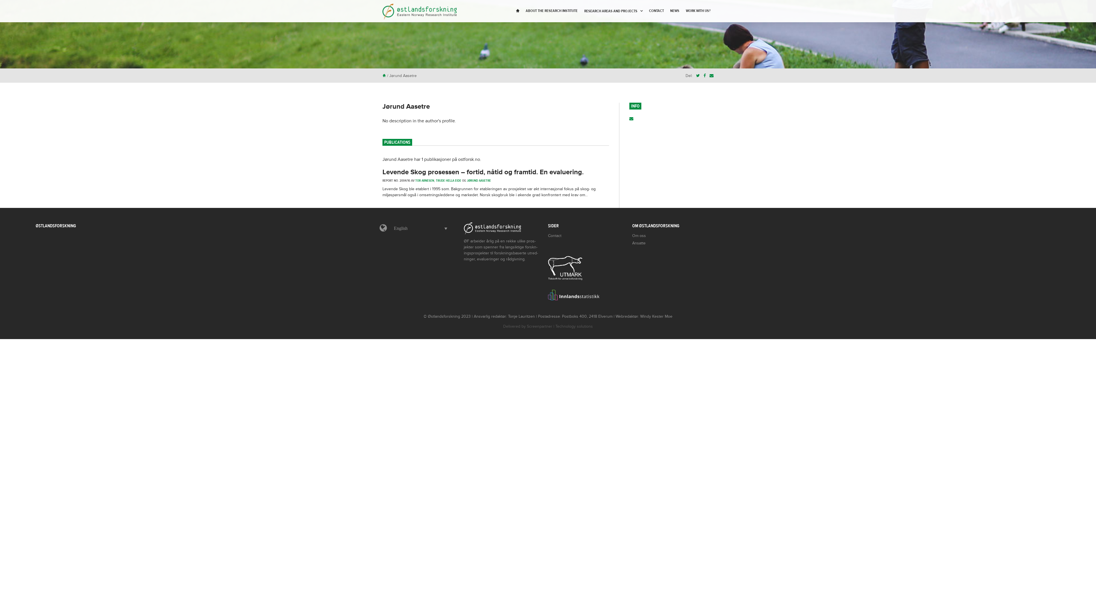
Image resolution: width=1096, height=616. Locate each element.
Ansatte (639, 243)
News (674, 10)
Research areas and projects (610, 11)
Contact (656, 10)
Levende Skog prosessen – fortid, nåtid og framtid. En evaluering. (483, 172)
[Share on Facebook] (705, 75)
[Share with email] (712, 75)
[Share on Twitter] (698, 75)
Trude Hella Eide (448, 180)
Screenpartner (539, 326)
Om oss (639, 235)
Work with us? (698, 10)
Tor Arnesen (424, 180)
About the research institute (552, 10)
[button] (419, 228)
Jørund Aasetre (406, 106)
